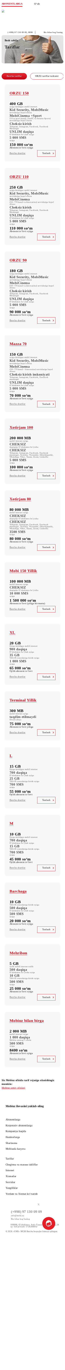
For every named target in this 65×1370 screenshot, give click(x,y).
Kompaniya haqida (16, 1131)
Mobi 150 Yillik (23, 570)
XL (12, 632)
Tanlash (46, 153)
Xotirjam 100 (21, 427)
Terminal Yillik (23, 700)
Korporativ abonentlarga (19, 1125)
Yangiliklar (12, 1187)
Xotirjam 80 (20, 499)
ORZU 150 (19, 93)
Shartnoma (11, 1143)
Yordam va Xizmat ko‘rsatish (22, 1193)
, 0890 (30, 32)
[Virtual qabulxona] (54, 5)
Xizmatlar (11, 1176)
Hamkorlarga (13, 1137)
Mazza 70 (18, 343)
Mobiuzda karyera (15, 1148)
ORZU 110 (19, 176)
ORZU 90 (18, 260)
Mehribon (18, 953)
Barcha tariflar (14, 76)
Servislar (10, 1182)
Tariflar (10, 1158)
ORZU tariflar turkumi (46, 76)
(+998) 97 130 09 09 (17, 32)
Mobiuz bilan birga (27, 1020)
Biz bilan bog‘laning (53, 32)
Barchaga (18, 891)
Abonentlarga (13, 1119)
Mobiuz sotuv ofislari (13, 1087)
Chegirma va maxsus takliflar (22, 1164)
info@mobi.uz (17, 1215)
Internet (10, 1170)
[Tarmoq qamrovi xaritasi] (46, 5)
